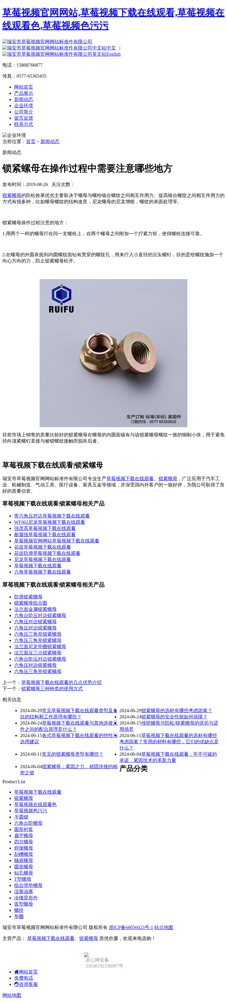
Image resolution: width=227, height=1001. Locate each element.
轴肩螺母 (23, 860)
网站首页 (23, 86)
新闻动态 (23, 99)
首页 (30, 141)
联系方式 (23, 124)
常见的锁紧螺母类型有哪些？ (72, 754)
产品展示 (23, 93)
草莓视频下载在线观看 (130, 478)
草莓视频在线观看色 (35, 804)
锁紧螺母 (11, 195)
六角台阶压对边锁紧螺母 (40, 615)
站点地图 (163, 927)
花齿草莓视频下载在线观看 (42, 547)
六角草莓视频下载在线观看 (42, 571)
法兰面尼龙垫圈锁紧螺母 (40, 646)
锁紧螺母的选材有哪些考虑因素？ (176, 710)
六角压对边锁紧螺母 (35, 621)
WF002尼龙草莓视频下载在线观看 (49, 522)
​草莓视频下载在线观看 (37, 565)
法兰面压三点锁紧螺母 (37, 652)
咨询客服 (28, 984)
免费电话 (23, 978)
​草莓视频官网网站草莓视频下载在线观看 (56, 540)
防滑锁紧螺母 (28, 596)
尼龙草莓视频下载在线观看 (42, 559)
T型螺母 (22, 879)
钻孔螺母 (23, 872)
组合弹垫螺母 (28, 885)
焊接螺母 (23, 848)
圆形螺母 (23, 866)
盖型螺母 (23, 903)
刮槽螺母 (23, 854)
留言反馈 (23, 118)
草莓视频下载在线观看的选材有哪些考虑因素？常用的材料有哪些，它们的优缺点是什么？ (169, 741)
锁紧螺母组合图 (30, 603)
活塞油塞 (23, 891)
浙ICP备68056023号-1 (131, 927)
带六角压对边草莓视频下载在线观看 (52, 515)
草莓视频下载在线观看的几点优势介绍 (61, 682)
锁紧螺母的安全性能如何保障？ (174, 716)
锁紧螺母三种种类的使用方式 (52, 688)
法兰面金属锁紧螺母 (35, 609)
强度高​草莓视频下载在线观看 (45, 528)
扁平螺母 (23, 835)
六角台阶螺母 (28, 823)
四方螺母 (23, 841)
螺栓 (19, 910)
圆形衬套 (23, 829)
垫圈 (19, 916)
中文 (111, 47)
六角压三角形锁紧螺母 (37, 634)
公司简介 (23, 111)
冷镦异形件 (26, 897)
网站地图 (11, 995)
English (113, 54)
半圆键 (21, 816)
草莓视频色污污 (30, 810)
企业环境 (23, 105)
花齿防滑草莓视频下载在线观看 (47, 553)
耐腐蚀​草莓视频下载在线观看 (45, 534)
